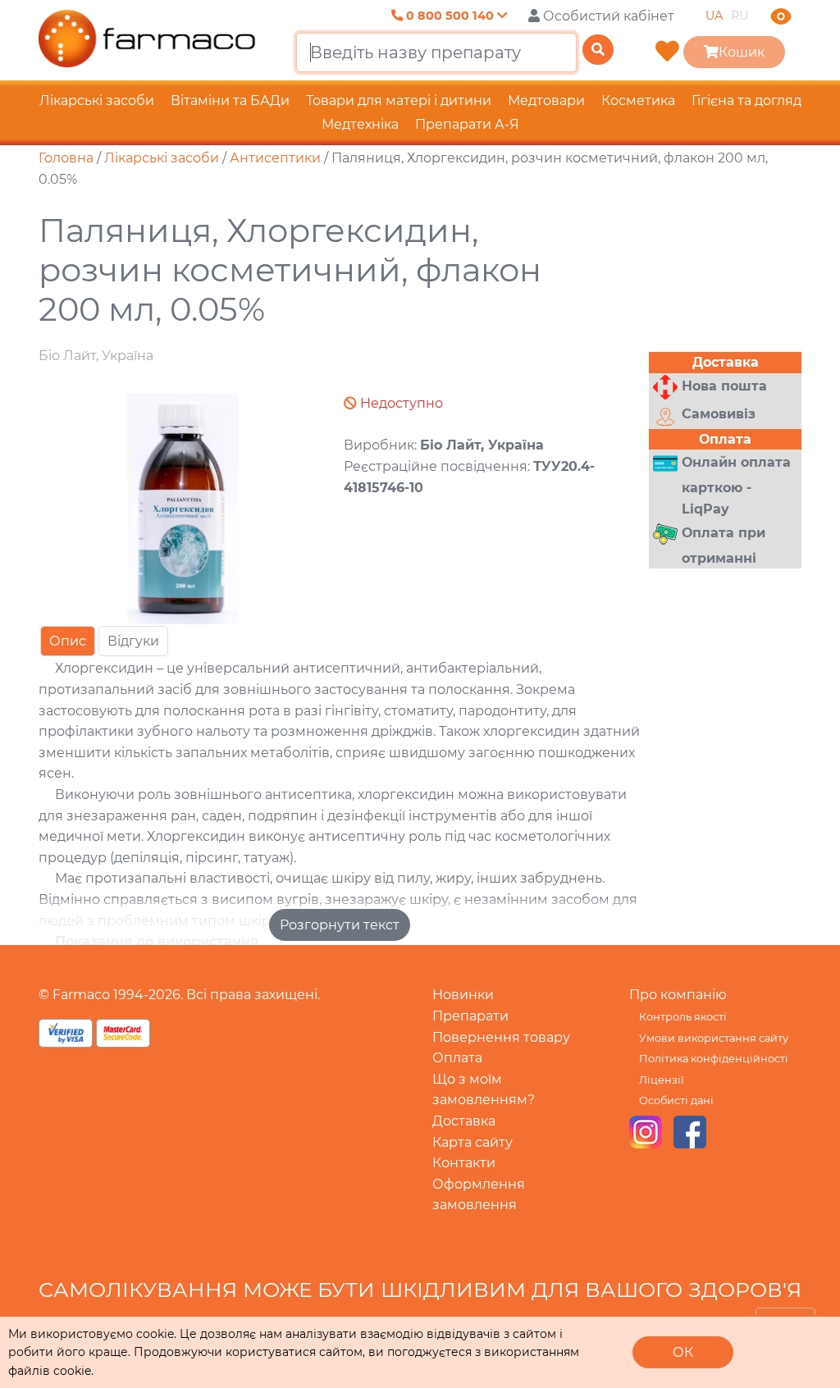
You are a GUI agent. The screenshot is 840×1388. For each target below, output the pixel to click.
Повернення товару (501, 1037)
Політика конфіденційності (713, 1058)
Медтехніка (360, 124)
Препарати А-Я (467, 124)
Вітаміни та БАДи (230, 100)
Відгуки (133, 641)
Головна (66, 158)
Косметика (638, 100)
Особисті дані (676, 1100)
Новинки (463, 994)
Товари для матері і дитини (398, 100)
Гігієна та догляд (746, 100)
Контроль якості (683, 1017)
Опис (67, 641)
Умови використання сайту (713, 1038)
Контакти (463, 1163)
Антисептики (275, 158)
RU (739, 15)
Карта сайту (472, 1142)
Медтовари (546, 100)
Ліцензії (661, 1080)
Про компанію (678, 994)
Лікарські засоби (96, 100)
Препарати (470, 1016)
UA (714, 15)
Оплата (457, 1058)
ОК (683, 1352)
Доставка (463, 1121)
